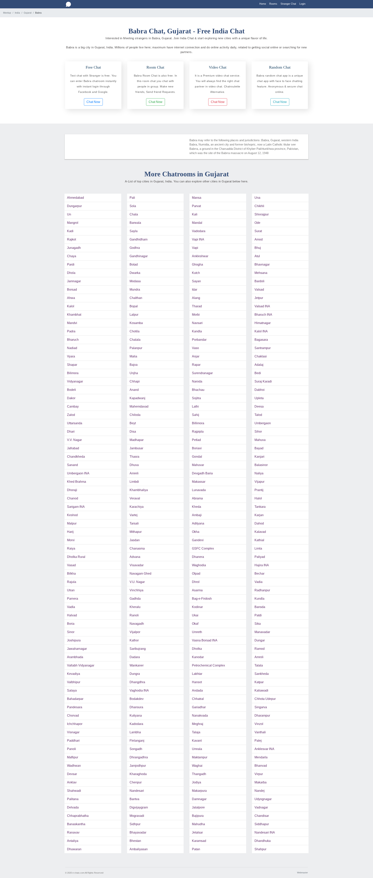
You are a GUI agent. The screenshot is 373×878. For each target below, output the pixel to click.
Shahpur (260, 849)
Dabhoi (259, 389)
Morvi (71, 540)
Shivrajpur (261, 214)
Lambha (135, 732)
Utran (71, 590)
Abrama (197, 498)
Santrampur (262, 348)
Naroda (197, 381)
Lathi (195, 406)
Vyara (71, 356)
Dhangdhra (137, 682)
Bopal (134, 306)
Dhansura (136, 707)
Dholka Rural (76, 556)
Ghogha (197, 264)
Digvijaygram (139, 807)
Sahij (195, 414)
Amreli (134, 473)
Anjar (195, 356)
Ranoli (134, 615)
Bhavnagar (262, 264)
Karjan (259, 515)
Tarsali (134, 523)
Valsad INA (262, 306)
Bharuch (73, 339)
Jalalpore (198, 807)
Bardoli (259, 281)
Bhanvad (260, 765)
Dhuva (134, 465)
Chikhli (259, 206)
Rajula (71, 582)
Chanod (72, 498)
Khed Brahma (76, 481)
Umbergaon (262, 423)
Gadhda (135, 598)
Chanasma (137, 548)
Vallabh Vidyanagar (80, 665)
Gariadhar (199, 707)
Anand (134, 389)
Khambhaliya (139, 490)
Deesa (259, 406)
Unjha (134, 373)
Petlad (196, 440)
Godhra (135, 247)
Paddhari (73, 740)
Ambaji (197, 515)
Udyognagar (263, 799)
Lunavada (199, 490)
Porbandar (199, 339)
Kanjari (259, 456)
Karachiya (137, 506)
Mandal (197, 222)
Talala (258, 665)
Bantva (134, 799)
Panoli (71, 749)
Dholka (197, 648)
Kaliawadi (261, 690)
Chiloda (135, 414)
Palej (258, 740)
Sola (133, 206)
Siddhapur (261, 824)
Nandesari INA (264, 832)
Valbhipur (73, 682)
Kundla (259, 598)
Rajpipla (198, 431)
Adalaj (258, 364)
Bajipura (198, 815)
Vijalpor (135, 632)
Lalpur (134, 314)
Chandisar (261, 815)
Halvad (72, 615)
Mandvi (72, 323)
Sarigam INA (76, 506)
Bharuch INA (263, 314)
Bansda (259, 607)
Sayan (196, 281)
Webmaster (302, 872)
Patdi (258, 615)
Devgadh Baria (202, 473)
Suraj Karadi (263, 381)
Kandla (197, 331)
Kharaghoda (138, 774)
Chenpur (136, 782)
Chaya (71, 256)
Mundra (135, 289)
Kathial (259, 540)
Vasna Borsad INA (204, 640)
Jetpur (258, 298)
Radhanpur (262, 590)
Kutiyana (136, 715)
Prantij (258, 490)
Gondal (197, 456)
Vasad (71, 565)
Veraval (135, 498)
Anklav (72, 782)
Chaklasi (260, 356)
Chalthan (136, 298)
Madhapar (137, 440)
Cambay (73, 406)
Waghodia (199, 565)
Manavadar (262, 632)
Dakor (71, 398)
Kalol (70, 306)
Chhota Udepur (265, 698)
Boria (70, 623)
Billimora (198, 423)
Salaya (72, 690)
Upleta (259, 398)
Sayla (134, 231)
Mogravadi (137, 815)
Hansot (197, 682)
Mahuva (260, 440)
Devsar (72, 774)
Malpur (72, 523)
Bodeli (71, 389)
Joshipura (74, 640)
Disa (133, 431)
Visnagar (73, 732)
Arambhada (75, 657)
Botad (134, 264)
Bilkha (71, 573)
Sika (257, 623)
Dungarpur (74, 206)
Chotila (134, 331)
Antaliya (72, 840)
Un (69, 214)
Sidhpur (135, 824)
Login (302, 3)
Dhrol (196, 582)
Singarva (260, 707)
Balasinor (261, 465)
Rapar (196, 364)
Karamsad (199, 840)
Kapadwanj (137, 398)
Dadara (135, 657)
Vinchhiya (136, 590)
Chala (134, 214)
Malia (133, 356)
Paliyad (259, 556)
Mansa (196, 197)
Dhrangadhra (139, 757)
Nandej (259, 790)
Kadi (70, 231)
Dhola (71, 272)
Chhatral (198, 698)
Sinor (70, 632)
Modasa (135, 281)
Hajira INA (261, 565)
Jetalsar (197, 832)
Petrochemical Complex (208, 665)
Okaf (195, 623)
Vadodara (198, 231)
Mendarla (261, 757)
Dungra (135, 673)
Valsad (259, 289)
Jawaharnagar (77, 648)
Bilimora (72, 373)
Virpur (258, 774)
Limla (258, 548)
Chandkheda (76, 456)
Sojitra (196, 398)
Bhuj (257, 247)
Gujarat (27, 12)
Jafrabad (73, 448)
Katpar (259, 682)
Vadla (71, 607)
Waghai (197, 765)
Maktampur (199, 757)
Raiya (71, 548)
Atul (257, 256)
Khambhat (74, 314)
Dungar (259, 640)
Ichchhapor (74, 724)
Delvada (73, 807)
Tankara (260, 506)
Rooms (273, 3)
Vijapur (259, 481)
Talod (258, 414)
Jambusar (136, 448)
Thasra (134, 456)
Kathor (134, 640)
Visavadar (137, 565)
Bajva (134, 364)
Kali (194, 214)
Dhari (71, 431)
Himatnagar (262, 323)
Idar (194, 289)
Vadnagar (261, 807)
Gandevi (198, 540)
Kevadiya (73, 673)
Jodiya (196, 782)
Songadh (136, 749)
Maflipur (72, 757)
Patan (196, 849)
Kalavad (260, 531)
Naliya (258, 473)
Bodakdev (137, 698)
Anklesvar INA (264, 749)
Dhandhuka (262, 840)
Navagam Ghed (140, 573)
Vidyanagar (75, 381)
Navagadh (137, 623)
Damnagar (199, 799)
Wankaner (137, 665)
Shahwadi (74, 790)
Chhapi (135, 381)
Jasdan (135, 540)
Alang (196, 298)
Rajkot (71, 239)
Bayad (258, 448)
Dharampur (262, 715)
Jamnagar (74, 281)
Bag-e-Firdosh (202, 598)
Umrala (197, 749)
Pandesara (74, 707)
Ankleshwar (200, 256)
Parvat (196, 206)
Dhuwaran (74, 849)
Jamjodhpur (138, 765)
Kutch (196, 272)
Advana (135, 556)
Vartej (134, 515)
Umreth (197, 632)
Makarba (260, 782)
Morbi (196, 314)
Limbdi (134, 481)
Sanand (72, 465)
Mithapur (136, 531)
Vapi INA (198, 239)
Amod (258, 239)
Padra (71, 331)
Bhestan (135, 840)
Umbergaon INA (78, 473)
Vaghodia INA (139, 690)
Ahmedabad (75, 197)
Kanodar (198, 657)
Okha (195, 531)
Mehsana (260, 272)
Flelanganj (137, 740)
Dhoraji (72, 490)
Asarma (197, 590)
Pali (132, 197)
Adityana (198, 523)
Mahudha (198, 824)
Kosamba (136, 323)
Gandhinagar (139, 256)
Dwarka (135, 272)
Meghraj (197, 724)
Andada (197, 690)
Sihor (258, 431)
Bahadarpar (75, 698)
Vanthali (260, 732)
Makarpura (199, 790)
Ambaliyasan (139, 849)
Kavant (197, 740)
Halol (258, 498)
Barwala (135, 222)
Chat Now (93, 102)
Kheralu (135, 607)
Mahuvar (198, 465)
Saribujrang (138, 648)
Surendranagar (202, 373)
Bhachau (198, 389)
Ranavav (73, 832)
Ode (257, 222)
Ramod (259, 648)
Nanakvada (200, 715)
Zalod (71, 414)
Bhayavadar (138, 832)
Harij (70, 531)
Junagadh (74, 247)
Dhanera (198, 556)
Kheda (196, 506)
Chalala (135, 339)
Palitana (72, 799)
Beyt (133, 423)
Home (262, 3)
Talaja (196, 732)
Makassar (198, 481)
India (17, 12)
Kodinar (197, 607)
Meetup (7, 12)
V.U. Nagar (137, 582)
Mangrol (72, 222)
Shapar (72, 364)
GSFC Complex (203, 548)
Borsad (72, 289)
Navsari (197, 323)
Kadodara (136, 724)
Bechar (259, 573)
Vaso (195, 348)
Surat (258, 231)
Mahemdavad (139, 406)
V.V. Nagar (74, 440)
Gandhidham (138, 239)
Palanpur (136, 348)
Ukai (195, 615)
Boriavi (197, 448)
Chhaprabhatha (78, 815)
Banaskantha (76, 824)
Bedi (257, 373)
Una (257, 197)
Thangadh (199, 774)
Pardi (70, 264)
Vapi (195, 247)
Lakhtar (197, 673)
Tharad (197, 306)
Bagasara (261, 339)
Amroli (258, 657)
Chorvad (73, 715)
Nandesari (137, 790)
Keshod (72, 515)
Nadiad (72, 348)
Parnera (72, 598)
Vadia (258, 582)
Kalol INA (261, 331)
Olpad (196, 573)
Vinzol (258, 724)
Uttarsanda (74, 423)
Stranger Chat (288, 3)
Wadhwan (74, 765)
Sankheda (261, 673)
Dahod (259, 523)
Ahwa (71, 298)
